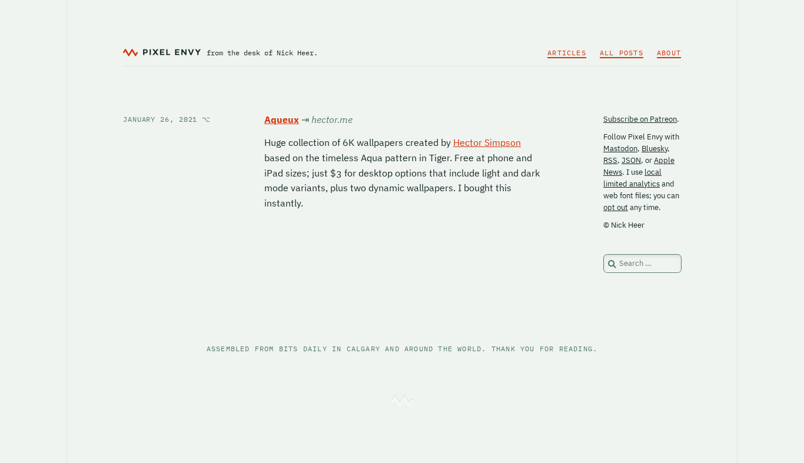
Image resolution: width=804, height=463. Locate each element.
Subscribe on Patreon (640, 119)
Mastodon (620, 149)
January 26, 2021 (167, 119)
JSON (631, 160)
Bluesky (654, 149)
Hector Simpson (487, 142)
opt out (615, 207)
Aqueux (281, 119)
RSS (610, 160)
